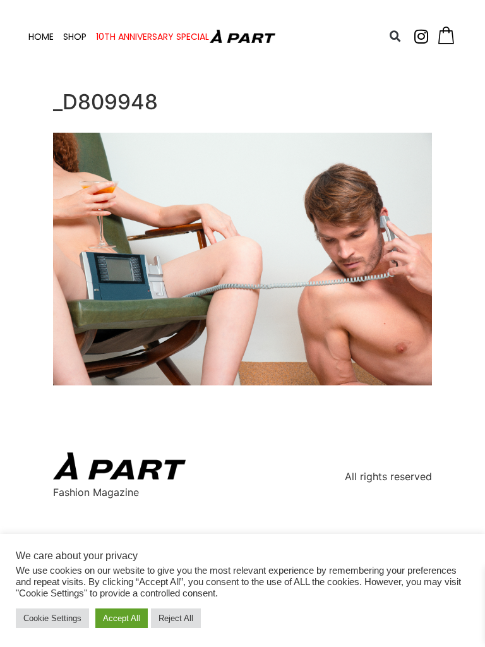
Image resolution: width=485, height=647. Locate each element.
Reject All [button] (176, 618)
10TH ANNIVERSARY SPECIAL (152, 36)
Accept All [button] (121, 618)
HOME (41, 36)
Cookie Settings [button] (52, 618)
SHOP (75, 36)
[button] (395, 37)
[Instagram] (421, 36)
